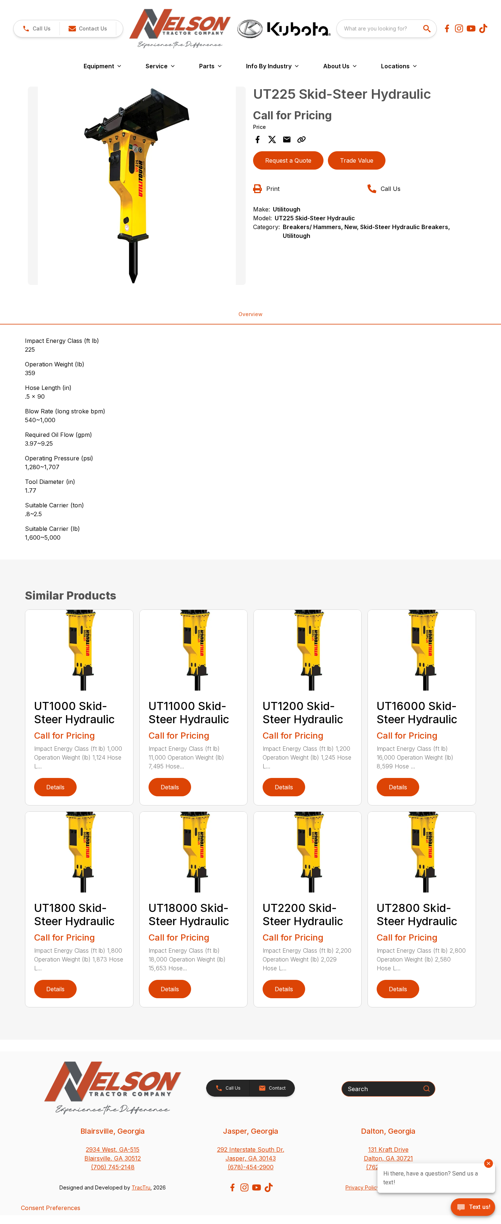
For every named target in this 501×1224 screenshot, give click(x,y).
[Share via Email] (286, 139)
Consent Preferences (50, 1208)
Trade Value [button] (356, 160)
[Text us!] (473, 1208)
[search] (427, 28)
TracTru (141, 1187)
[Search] (426, 1088)
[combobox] (386, 28)
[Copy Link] (301, 139)
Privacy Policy (362, 1187)
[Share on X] (272, 139)
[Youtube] (471, 28)
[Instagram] (459, 28)
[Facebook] (446, 28)
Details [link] (55, 787)
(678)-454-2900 (251, 1167)
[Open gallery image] (136, 186)
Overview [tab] (250, 314)
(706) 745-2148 (113, 1167)
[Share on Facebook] (257, 139)
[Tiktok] (483, 28)
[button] (36, 28)
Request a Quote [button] (288, 160)
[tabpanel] (136, 187)
